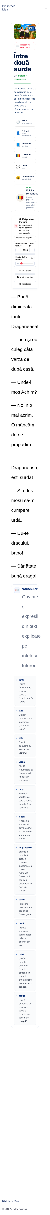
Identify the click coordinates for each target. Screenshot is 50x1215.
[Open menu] (46, 8)
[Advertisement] (25, 1111)
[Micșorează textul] (18, 250)
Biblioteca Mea (8, 7)
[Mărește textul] (31, 250)
